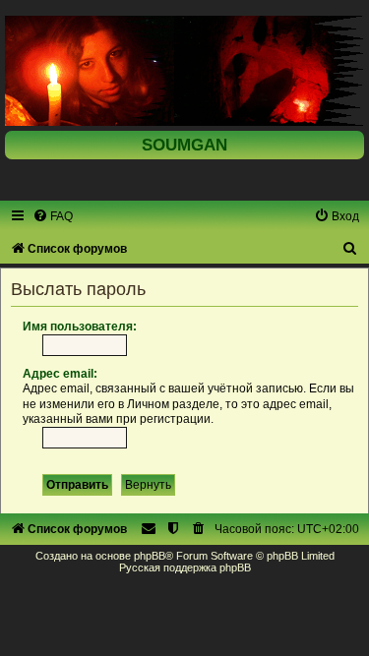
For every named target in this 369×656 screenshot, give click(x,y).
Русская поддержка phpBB (185, 567)
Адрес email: (60, 374)
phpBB (149, 556)
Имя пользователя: (80, 326)
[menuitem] (52, 216)
